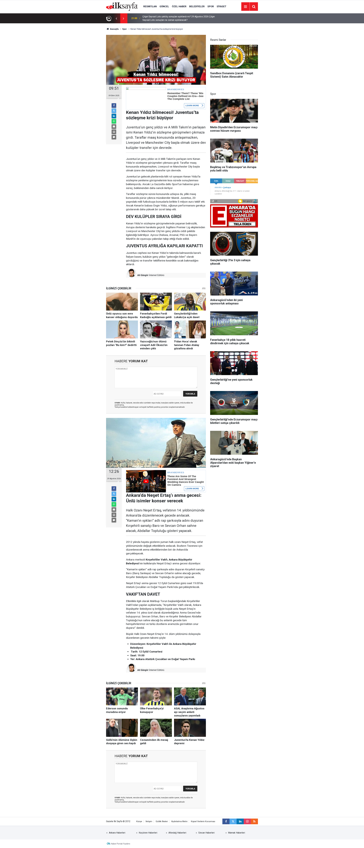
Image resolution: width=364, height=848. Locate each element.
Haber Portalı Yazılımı (120, 844)
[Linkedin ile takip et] (240, 821)
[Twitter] (114, 110)
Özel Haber (179, 6)
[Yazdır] (114, 132)
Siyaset (221, 6)
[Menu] (245, 6)
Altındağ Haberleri (177, 832)
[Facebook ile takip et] (225, 821)
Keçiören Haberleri (148, 832)
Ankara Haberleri (117, 832)
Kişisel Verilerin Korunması (203, 821)
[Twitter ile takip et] (233, 821)
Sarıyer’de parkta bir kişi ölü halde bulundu (163, 18)
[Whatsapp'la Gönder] (114, 121)
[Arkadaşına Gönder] (114, 126)
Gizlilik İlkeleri (162, 821)
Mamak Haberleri (236, 832)
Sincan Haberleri (206, 832)
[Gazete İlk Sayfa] (122, 6)
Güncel (164, 6)
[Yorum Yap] (114, 137)
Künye (139, 821)
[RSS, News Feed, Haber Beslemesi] (254, 821)
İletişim (149, 821)
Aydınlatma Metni (179, 821)
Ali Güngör (143, 275)
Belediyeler (197, 6)
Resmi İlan (150, 6)
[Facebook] (114, 105)
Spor (210, 6)
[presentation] (116, 18)
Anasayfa (114, 29)
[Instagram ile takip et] (247, 821)
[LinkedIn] (114, 116)
